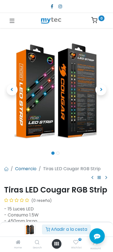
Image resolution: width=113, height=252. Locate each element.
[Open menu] (56, 243)
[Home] (18, 242)
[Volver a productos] (99, 178)
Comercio (25, 169)
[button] (12, 89)
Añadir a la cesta (68, 229)
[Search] (37, 242)
